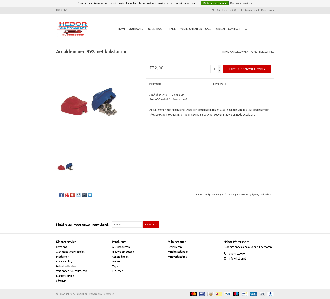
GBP (65, 10)
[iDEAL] (218, 293)
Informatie (155, 83)
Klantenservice (65, 275)
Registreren (175, 246)
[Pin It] (72, 195)
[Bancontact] (244, 293)
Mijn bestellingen (178, 251)
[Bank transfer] (261, 293)
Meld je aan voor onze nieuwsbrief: (82, 224)
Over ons (61, 246)
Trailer (172, 28)
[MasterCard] (193, 293)
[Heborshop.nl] (75, 29)
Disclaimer (62, 256)
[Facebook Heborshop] (251, 224)
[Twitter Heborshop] (257, 224)
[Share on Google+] (67, 195)
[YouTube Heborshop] (264, 224)
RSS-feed (117, 271)
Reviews (219, 83)
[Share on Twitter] (90, 195)
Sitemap (61, 280)
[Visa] (227, 293)
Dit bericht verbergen (214, 3)
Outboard (136, 28)
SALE (208, 28)
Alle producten (121, 246)
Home (122, 28)
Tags (115, 266)
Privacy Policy (64, 261)
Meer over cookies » (241, 3)
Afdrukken (265, 194)
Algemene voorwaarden (70, 251)
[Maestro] (235, 293)
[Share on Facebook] (61, 195)
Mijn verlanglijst (177, 256)
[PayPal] (270, 293)
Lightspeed (108, 294)
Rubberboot (155, 28)
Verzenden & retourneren (71, 271)
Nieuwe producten (123, 251)
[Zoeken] (246, 29)
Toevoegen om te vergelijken (242, 194)
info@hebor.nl (237, 258)
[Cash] (210, 293)
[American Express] (253, 293)
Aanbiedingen (120, 256)
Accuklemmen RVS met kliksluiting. (252, 52)
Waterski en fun (191, 28)
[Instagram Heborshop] (271, 224)
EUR (58, 10)
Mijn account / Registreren (259, 10)
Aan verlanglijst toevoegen (210, 194)
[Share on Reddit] (78, 195)
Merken (220, 28)
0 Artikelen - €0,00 (226, 10)
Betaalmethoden (66, 266)
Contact (234, 28)
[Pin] (201, 293)
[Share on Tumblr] (84, 195)
